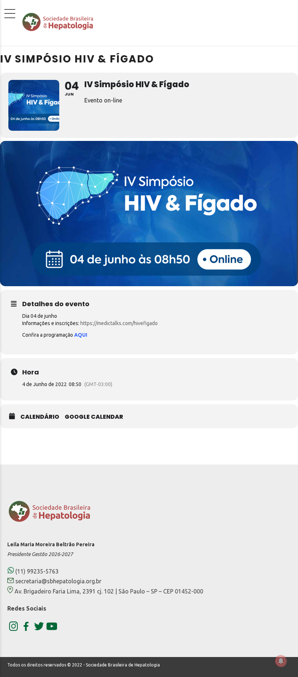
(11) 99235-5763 (36, 571)
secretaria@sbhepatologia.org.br (58, 581)
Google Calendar (94, 417)
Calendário (39, 417)
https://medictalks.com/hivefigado (119, 323)
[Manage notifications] (281, 661)
